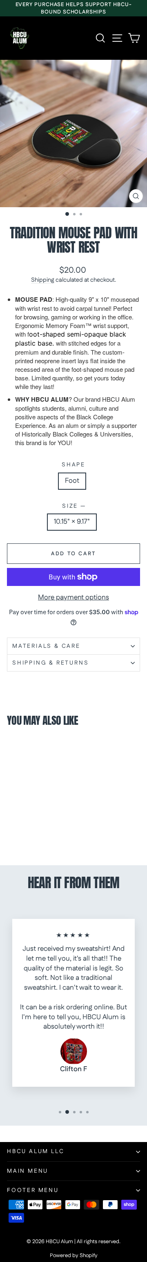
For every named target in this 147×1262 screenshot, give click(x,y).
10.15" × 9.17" (72, 522)
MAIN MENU (27, 1171)
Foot (72, 481)
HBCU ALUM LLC (35, 1151)
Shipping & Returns (50, 663)
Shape (73, 465)
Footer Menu (33, 1190)
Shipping (42, 280)
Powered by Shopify (74, 1255)
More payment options (73, 597)
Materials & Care (46, 646)
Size (73, 506)
